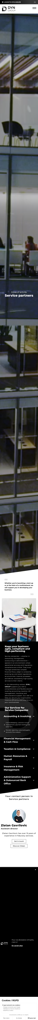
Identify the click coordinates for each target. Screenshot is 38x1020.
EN (35, 2)
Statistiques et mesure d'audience (11, 1008)
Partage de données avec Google (11, 1007)
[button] (35, 869)
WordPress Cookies (8, 1010)
